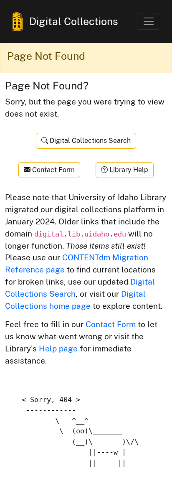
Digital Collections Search (89, 141)
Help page (58, 348)
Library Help (128, 170)
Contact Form (52, 170)
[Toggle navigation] (148, 21)
